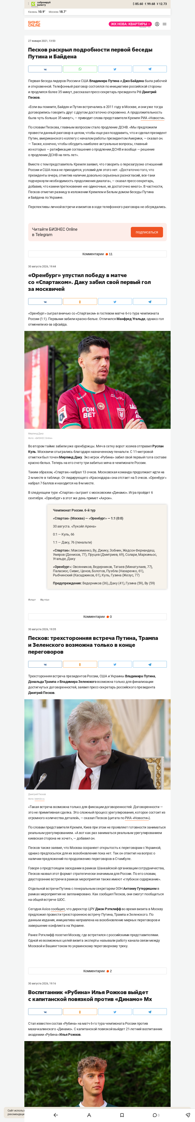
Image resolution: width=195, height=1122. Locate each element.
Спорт (32, 600)
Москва (53, 11)
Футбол (45, 600)
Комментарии (97, 254)
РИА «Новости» (152, 118)
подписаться (147, 232)
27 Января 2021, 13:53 (41, 40)
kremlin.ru (40, 799)
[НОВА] (129, 24)
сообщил (58, 909)
